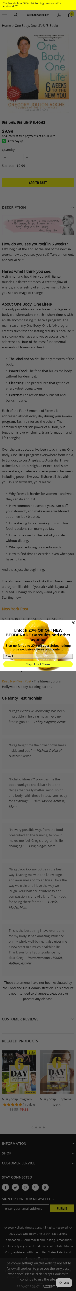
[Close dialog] (73, 622)
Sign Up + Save (38, 664)
